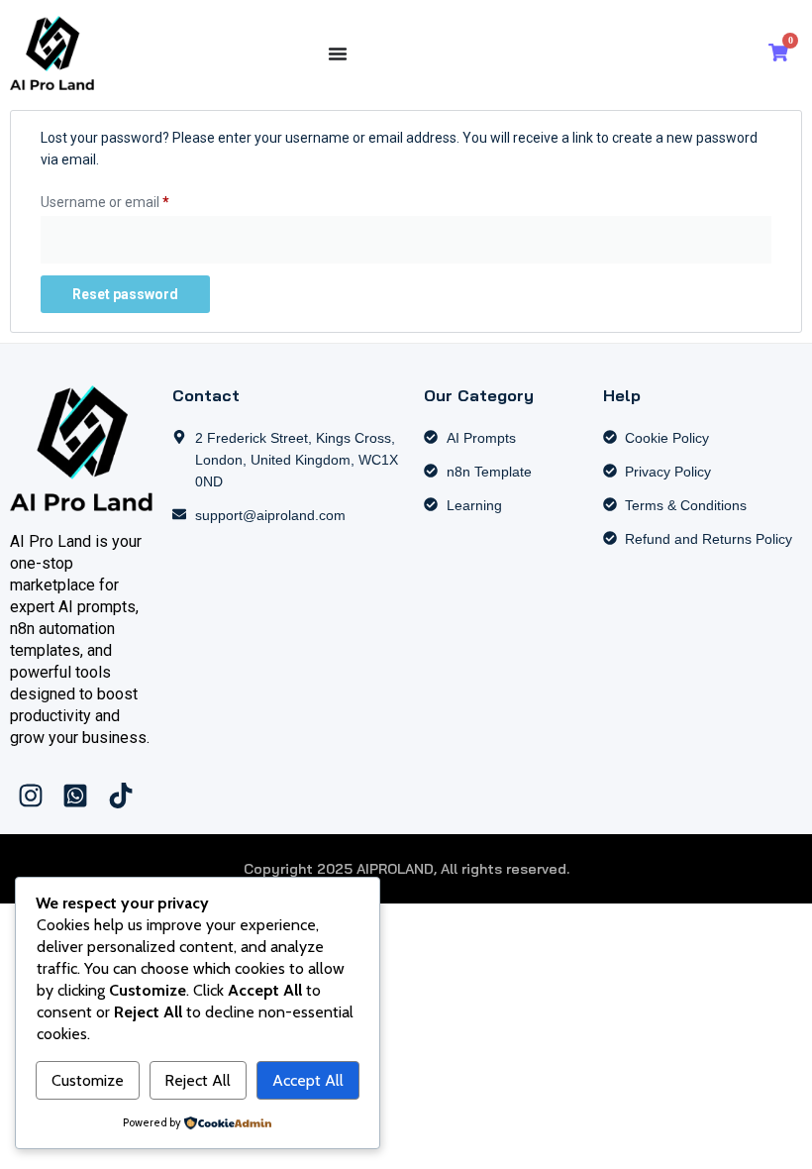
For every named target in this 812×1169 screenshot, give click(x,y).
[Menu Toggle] (338, 53)
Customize (87, 1080)
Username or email (133, 199)
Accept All (308, 1080)
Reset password (125, 294)
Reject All (197, 1080)
